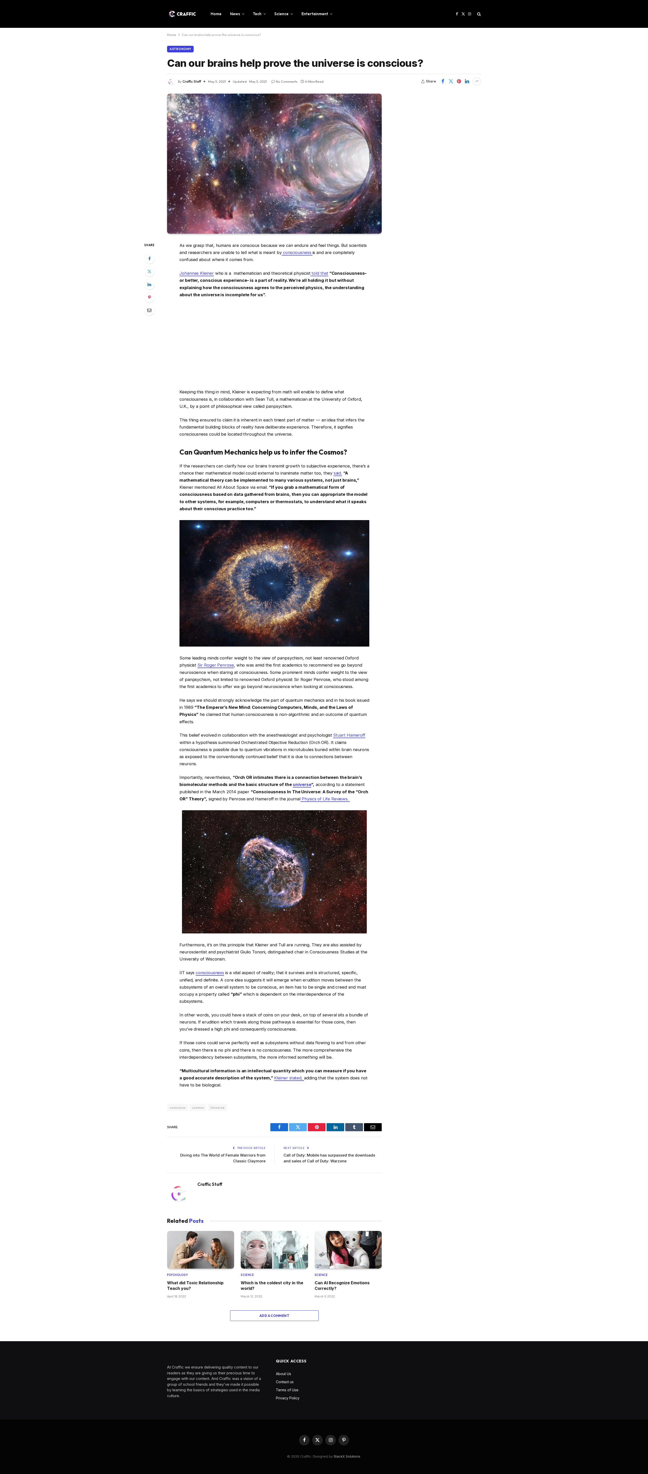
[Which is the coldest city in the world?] (274, 1250)
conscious (178, 1107)
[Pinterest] (149, 297)
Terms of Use (287, 1390)
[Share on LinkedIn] (467, 81)
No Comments (286, 81)
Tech (257, 13)
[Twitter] (149, 271)
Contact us (285, 1382)
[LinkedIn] (149, 284)
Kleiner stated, (289, 1077)
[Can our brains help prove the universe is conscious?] (274, 164)
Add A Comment (274, 1316)
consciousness (297, 252)
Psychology (177, 1275)
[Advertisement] (274, 343)
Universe (217, 1107)
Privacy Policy (287, 1398)
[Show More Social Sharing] (477, 81)
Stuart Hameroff (349, 735)
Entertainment (314, 13)
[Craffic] (182, 14)
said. (338, 473)
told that (319, 273)
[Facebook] (149, 258)
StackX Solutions (347, 1456)
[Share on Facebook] (443, 81)
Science (281, 13)
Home (216, 13)
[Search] (478, 14)
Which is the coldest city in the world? (272, 1285)
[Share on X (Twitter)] (451, 81)
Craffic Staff (192, 81)
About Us (283, 1374)
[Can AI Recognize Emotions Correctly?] (348, 1250)
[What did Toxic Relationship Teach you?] (200, 1250)
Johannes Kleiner (196, 273)
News (235, 13)
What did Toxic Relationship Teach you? (195, 1285)
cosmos (198, 1107)
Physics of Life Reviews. (326, 798)
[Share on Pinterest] (459, 81)
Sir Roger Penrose (215, 665)
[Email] (149, 310)
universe (302, 784)
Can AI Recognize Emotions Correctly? (342, 1285)
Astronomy (180, 49)
